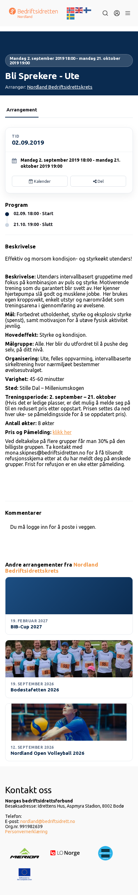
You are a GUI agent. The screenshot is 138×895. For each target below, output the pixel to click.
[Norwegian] (71, 9)
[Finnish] (87, 9)
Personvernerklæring (26, 831)
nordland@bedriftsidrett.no (47, 821)
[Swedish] (71, 16)
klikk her (62, 432)
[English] (79, 9)
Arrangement (21, 109)
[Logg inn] (117, 13)
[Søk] (105, 13)
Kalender (42, 181)
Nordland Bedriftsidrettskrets (59, 87)
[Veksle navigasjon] (128, 13)
